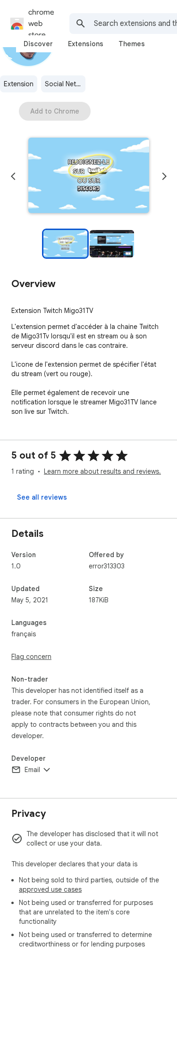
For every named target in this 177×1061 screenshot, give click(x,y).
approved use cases (50, 889)
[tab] (38, 43)
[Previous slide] (13, 176)
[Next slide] (164, 176)
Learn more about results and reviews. (102, 471)
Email (32, 769)
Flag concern (31, 656)
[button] (89, 176)
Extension (19, 84)
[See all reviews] (42, 497)
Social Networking (65, 84)
